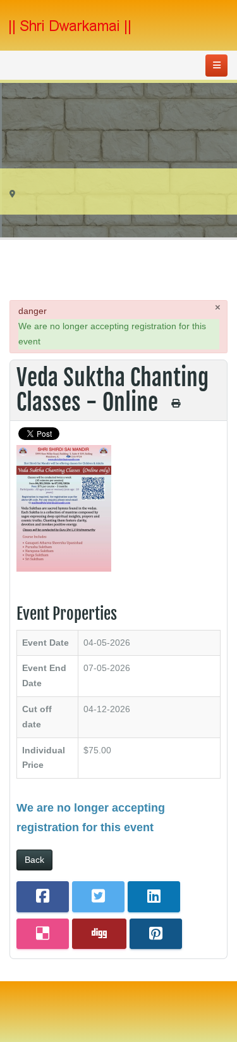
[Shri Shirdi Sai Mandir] (69, 27)
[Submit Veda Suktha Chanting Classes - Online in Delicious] (42, 934)
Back (34, 860)
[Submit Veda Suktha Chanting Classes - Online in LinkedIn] (154, 896)
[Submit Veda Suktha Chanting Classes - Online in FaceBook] (42, 896)
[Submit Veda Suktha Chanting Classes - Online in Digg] (99, 934)
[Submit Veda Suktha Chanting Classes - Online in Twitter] (98, 896)
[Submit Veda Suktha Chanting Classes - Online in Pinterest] (156, 934)
